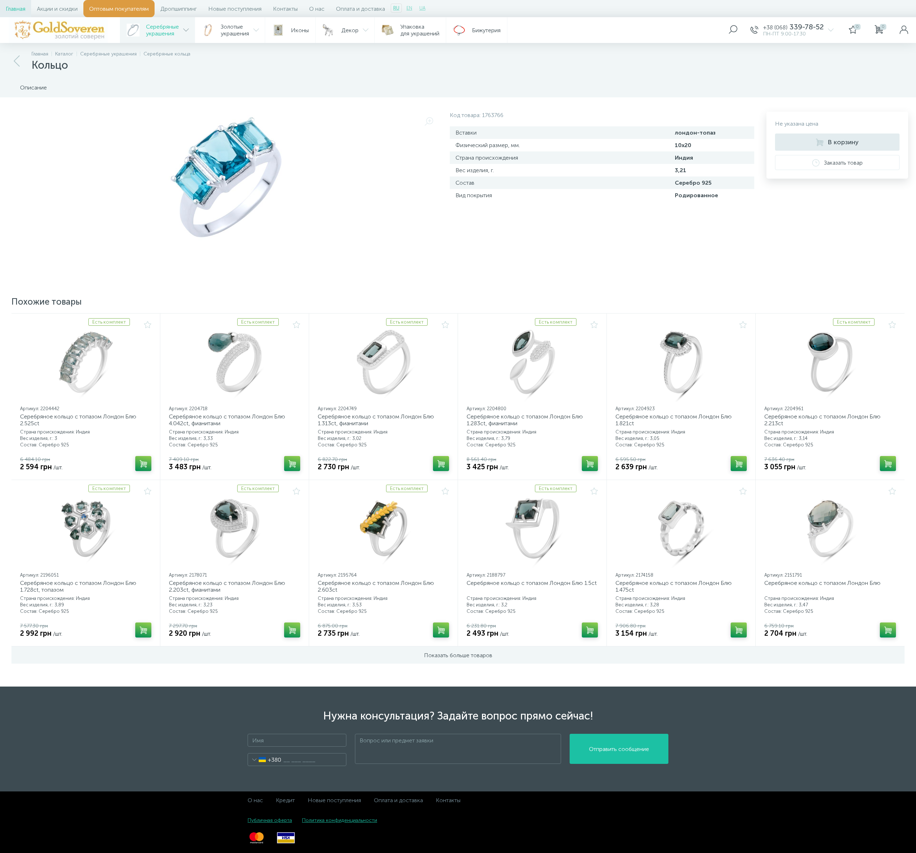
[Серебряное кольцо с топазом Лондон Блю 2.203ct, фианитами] (234, 528)
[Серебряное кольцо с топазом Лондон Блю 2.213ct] (830, 362)
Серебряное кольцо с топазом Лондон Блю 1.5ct (532, 583)
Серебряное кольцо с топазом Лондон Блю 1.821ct (673, 420)
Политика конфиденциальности (339, 820)
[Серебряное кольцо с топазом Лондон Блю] (830, 528)
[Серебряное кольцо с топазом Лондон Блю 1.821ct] (681, 362)
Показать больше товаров (458, 655)
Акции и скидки (57, 8)
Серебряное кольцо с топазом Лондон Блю (822, 583)
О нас (317, 8)
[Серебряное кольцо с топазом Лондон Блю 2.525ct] (85, 362)
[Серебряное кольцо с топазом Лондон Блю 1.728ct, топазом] (85, 528)
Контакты (285, 8)
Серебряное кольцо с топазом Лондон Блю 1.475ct (673, 586)
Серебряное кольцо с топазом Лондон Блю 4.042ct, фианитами (227, 420)
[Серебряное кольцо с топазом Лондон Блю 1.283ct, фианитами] (532, 362)
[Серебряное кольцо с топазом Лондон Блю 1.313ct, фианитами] (383, 362)
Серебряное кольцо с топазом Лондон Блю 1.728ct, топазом (78, 586)
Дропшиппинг (178, 8)
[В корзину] (143, 463)
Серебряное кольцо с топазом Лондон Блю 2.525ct (78, 420)
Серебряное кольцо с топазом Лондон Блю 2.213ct (822, 420)
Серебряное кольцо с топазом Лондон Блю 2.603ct (376, 586)
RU (396, 8)
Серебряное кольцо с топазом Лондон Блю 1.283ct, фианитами (525, 420)
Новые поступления (235, 8)
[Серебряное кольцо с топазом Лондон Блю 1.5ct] (532, 528)
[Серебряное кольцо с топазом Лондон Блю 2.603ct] (383, 528)
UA (422, 8)
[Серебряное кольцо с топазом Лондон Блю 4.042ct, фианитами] (234, 362)
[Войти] (904, 30)
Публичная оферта (270, 820)
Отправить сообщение (619, 749)
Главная (15, 8)
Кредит (285, 800)
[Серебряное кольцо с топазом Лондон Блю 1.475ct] (681, 528)
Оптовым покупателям (119, 8)
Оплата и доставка (360, 8)
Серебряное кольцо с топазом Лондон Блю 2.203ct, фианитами (227, 586)
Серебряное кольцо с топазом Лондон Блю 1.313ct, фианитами (376, 420)
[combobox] (264, 759)
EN (409, 8)
